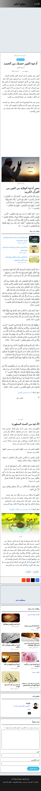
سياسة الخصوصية (17, 782)
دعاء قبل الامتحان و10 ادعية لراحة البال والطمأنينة (31, 644)
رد (29, 713)
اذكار (27, 572)
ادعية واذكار (17, 55)
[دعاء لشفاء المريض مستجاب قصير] (30, 619)
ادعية (35, 572)
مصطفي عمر (25, 71)
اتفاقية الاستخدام (7, 782)
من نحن (25, 782)
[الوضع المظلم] (28, 4)
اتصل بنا (36, 782)
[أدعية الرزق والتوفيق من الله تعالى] (11, 657)
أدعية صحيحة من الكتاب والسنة (20, 509)
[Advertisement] (20, 30)
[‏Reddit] (24, 580)
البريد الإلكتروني (35, 760)
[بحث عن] (32, 4)
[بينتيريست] (28, 580)
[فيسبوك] (37, 580)
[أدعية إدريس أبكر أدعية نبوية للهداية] (11, 677)
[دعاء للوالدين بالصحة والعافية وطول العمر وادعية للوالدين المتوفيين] (34, 259)
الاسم (38, 752)
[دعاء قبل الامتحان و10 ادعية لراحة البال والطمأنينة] (30, 637)
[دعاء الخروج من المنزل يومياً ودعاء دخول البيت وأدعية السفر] (34, 249)
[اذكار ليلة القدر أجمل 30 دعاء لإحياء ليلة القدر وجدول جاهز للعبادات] (34, 239)
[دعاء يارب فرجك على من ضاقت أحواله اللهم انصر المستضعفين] (30, 676)
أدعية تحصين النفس (25, 392)
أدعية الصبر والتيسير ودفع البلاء (11, 624)
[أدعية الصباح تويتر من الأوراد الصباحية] (30, 657)
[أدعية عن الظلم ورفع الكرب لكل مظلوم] (11, 638)
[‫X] (33, 580)
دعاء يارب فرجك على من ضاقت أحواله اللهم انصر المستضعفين (30, 684)
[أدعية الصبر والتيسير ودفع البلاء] (11, 618)
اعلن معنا (30, 782)
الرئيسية (23, 55)
